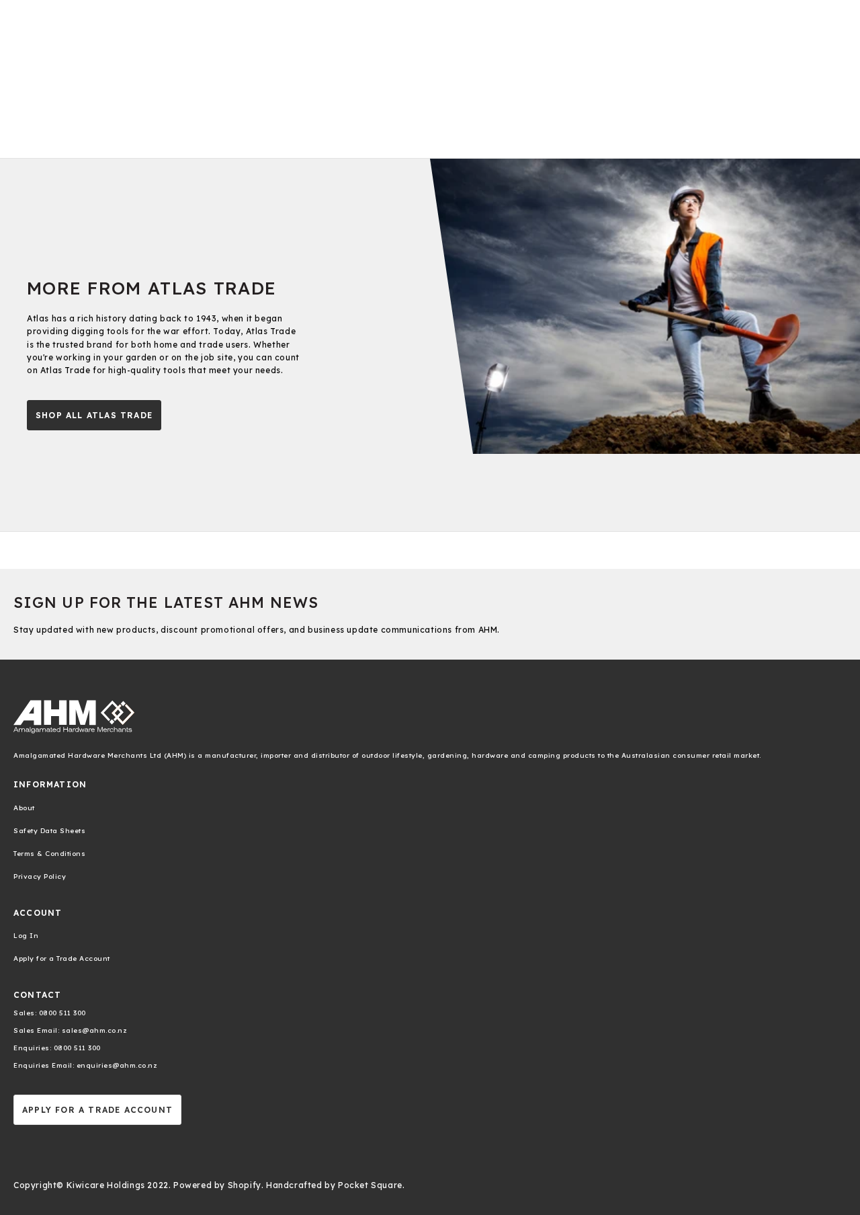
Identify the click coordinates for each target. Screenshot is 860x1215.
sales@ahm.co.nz (93, 1030)
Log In (25, 935)
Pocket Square (370, 1185)
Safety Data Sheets (49, 830)
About (24, 808)
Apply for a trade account (97, 1110)
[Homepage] (430, 717)
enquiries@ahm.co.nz (115, 1065)
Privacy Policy (39, 876)
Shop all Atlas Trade (94, 415)
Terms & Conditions (49, 853)
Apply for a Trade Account (61, 958)
